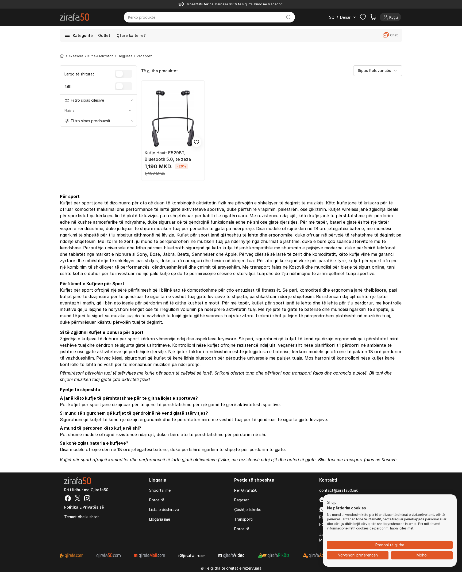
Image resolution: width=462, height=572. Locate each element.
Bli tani (376, 373)
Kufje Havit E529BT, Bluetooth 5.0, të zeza (168, 156)
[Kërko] (289, 17)
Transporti (243, 519)
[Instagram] (87, 499)
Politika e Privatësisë (84, 507)
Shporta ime (160, 490)
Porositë (156, 500)
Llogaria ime (159, 519)
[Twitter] (77, 499)
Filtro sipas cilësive (87, 100)
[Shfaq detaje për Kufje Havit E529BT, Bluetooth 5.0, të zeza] (173, 118)
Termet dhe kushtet (81, 516)
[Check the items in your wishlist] (362, 17)
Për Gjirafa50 (245, 490)
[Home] (62, 56)
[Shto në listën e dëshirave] (196, 142)
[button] (332, 502)
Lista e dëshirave (164, 509)
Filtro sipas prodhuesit (90, 121)
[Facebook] (68, 499)
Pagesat (241, 500)
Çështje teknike (247, 509)
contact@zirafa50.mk (338, 490)
